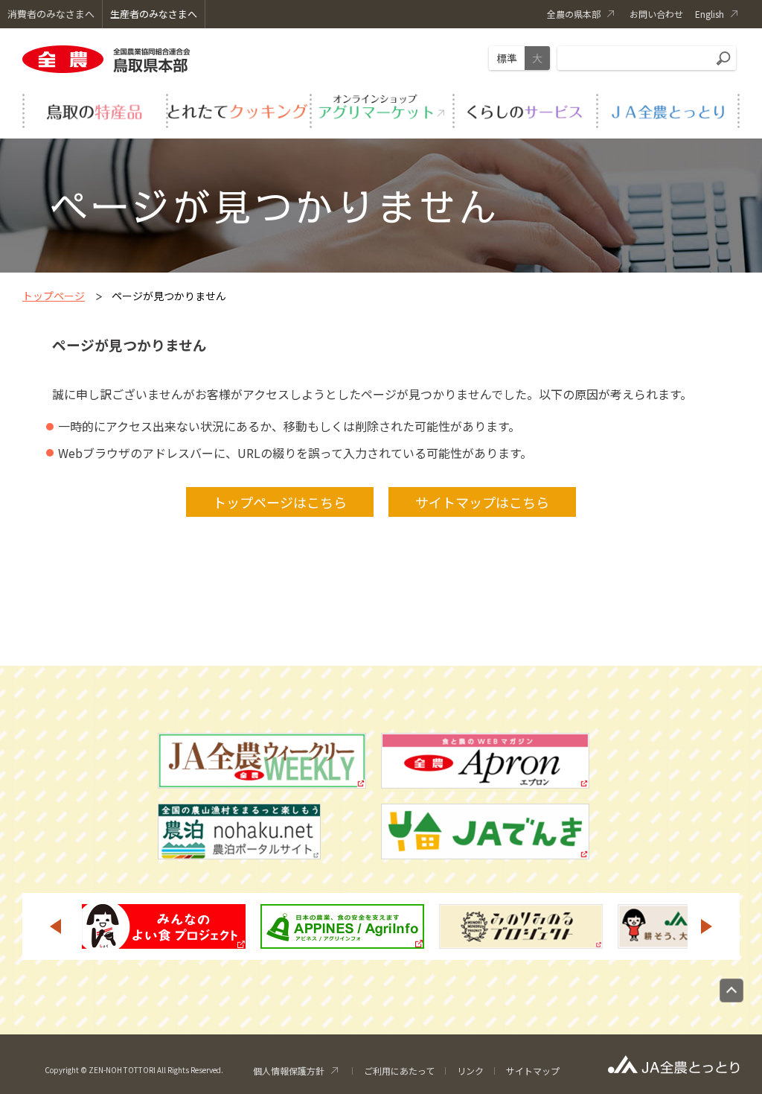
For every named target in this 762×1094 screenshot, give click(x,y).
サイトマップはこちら (482, 502)
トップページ (53, 295)
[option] (163, 926)
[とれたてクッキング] (238, 109)
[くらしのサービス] (524, 109)
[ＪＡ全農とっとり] (668, 109)
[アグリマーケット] (381, 109)
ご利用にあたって (399, 1070)
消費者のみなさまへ (51, 14)
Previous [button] (55, 926)
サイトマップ (533, 1070)
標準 (506, 58)
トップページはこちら (280, 502)
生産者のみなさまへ (153, 14)
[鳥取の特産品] (94, 109)
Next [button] (707, 926)
